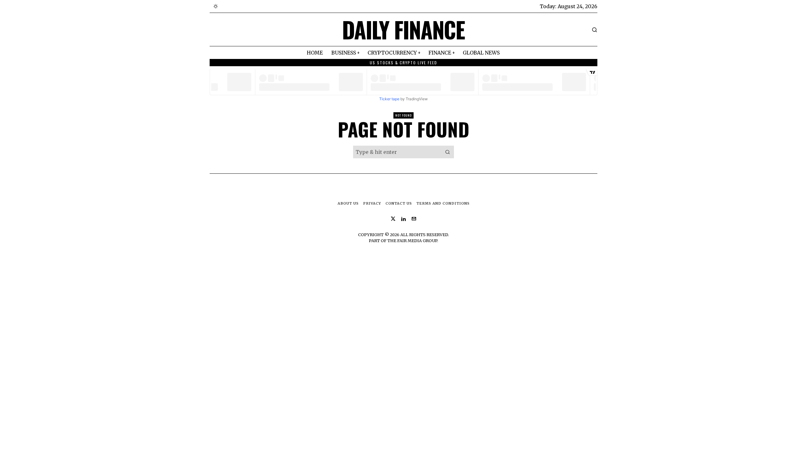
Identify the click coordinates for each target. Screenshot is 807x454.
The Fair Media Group (412, 240)
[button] (447, 152)
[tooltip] (393, 219)
